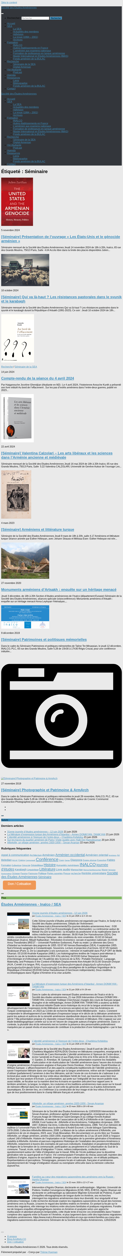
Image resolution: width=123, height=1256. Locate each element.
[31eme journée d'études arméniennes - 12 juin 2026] (18, 934)
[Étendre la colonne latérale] (2, 815)
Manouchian (77, 869)
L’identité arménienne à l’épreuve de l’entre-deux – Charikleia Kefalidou (45, 837)
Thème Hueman (48, 1252)
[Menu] (2, 13)
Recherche (13, 61)
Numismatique (6, 874)
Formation (12, 42)
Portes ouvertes (55, 873)
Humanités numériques (67, 865)
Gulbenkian (16, 865)
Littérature (47, 869)
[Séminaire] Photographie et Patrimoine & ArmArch (45, 790)
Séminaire (44, 877)
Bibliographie (20, 83)
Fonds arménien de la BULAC (29, 58)
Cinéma (21, 860)
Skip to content (9, 2)
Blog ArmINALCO (16, 1239)
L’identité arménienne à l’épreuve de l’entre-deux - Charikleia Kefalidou (70, 1041)
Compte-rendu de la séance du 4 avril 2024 (37, 378)
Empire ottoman (90, 860)
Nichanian (112, 870)
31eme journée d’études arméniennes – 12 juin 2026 (35, 831)
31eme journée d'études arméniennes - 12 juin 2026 (59, 913)
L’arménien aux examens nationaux (32, 50)
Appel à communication (15, 855)
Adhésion (18, 34)
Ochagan (16, 873)
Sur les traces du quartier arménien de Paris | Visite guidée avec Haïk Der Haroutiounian (54, 840)
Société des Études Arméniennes (19, 7)
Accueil (11, 23)
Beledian (6, 860)
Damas (67, 860)
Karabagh (21, 869)
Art (118, 855)
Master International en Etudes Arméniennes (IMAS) (40, 56)
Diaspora (76, 860)
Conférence (47, 859)
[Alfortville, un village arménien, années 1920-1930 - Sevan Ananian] (18, 1125)
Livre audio (63, 869)
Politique (42, 873)
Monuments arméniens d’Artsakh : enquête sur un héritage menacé (58, 589)
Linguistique (33, 869)
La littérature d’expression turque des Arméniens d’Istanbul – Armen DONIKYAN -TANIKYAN (56, 834)
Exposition (101, 860)
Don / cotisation (15, 1242)
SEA (9, 26)
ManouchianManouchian (92, 870)
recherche (76, 873)
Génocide (26, 865)
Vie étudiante (14, 69)
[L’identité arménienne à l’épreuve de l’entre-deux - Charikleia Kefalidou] (18, 1062)
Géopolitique (37, 865)
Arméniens (113, 855)
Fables (111, 860)
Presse (66, 873)
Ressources (13, 78)
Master (105, 870)
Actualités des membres (26, 31)
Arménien (48, 855)
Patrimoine (33, 873)
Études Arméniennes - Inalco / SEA (31, 904)
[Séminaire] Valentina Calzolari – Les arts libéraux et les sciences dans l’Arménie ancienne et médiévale (56, 455)
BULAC (15, 860)
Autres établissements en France (30, 48)
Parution (24, 873)
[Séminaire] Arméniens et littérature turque (37, 529)
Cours (61, 860)
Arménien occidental (70, 855)
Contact (11, 88)
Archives (17, 39)
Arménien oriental (97, 855)
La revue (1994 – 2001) (25, 37)
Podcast (17, 72)
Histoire (50, 865)
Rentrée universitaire (93, 873)
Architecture (36, 855)
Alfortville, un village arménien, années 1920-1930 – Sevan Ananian (43, 842)
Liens (16, 80)
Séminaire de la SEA (24, 64)
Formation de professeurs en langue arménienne (39, 53)
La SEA (17, 29)
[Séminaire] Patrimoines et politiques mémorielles (44, 639)
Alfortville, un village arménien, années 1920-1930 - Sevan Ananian (68, 1103)
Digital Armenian (22, 67)
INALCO (17, 45)
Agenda (11, 75)
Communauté (30, 860)
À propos (12, 1236)
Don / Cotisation (19, 884)
